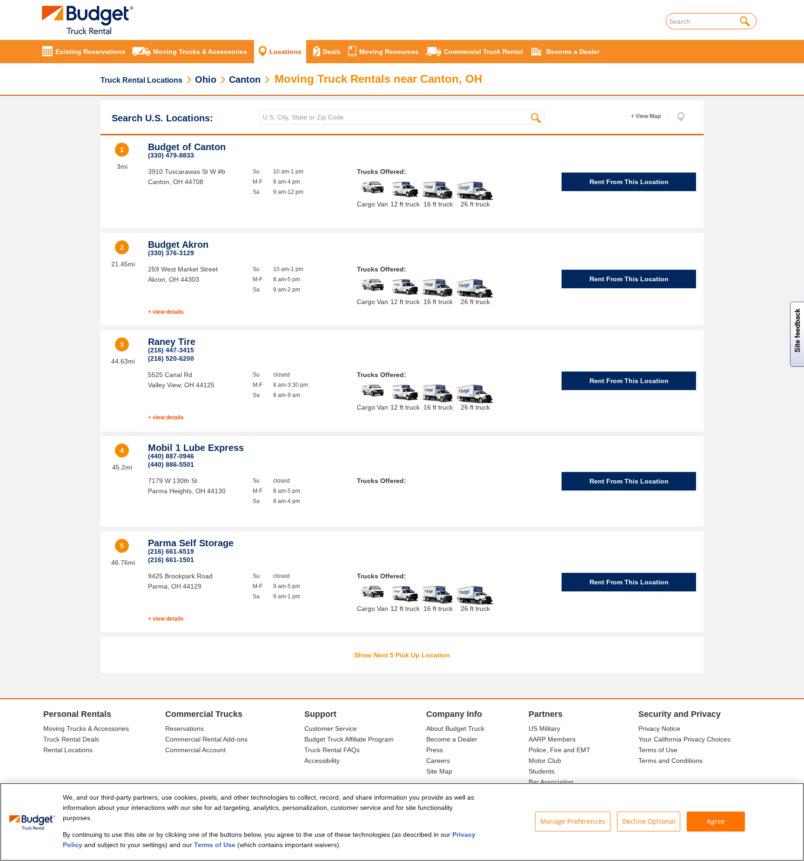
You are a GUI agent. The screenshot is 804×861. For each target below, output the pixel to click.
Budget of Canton (187, 147)
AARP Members (552, 739)
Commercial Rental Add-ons (206, 739)
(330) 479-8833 (171, 155)
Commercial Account (195, 750)
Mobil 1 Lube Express (196, 448)
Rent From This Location (629, 181)
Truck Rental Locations (141, 80)
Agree (716, 821)
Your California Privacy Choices (684, 739)
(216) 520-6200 (171, 358)
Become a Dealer (451, 739)
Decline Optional (648, 821)
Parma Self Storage (191, 543)
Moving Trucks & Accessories (86, 728)
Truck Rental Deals (71, 739)
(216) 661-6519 (171, 551)
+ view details (166, 312)
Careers (438, 760)
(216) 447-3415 (171, 350)
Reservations (184, 728)
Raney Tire (171, 342)
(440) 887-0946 (171, 456)
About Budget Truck (455, 728)
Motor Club (545, 760)
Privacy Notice (659, 728)
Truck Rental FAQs (332, 750)
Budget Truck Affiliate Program (349, 739)
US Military (544, 728)
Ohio (205, 79)
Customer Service (330, 728)
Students (542, 771)
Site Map (439, 771)
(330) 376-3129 (171, 253)
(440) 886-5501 (171, 464)
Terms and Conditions (670, 760)
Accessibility (322, 760)
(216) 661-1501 (171, 559)
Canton (245, 79)
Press (434, 750)
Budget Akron (178, 244)
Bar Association (551, 782)
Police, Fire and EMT (559, 750)
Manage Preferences (573, 821)
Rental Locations (68, 750)
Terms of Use (657, 750)
